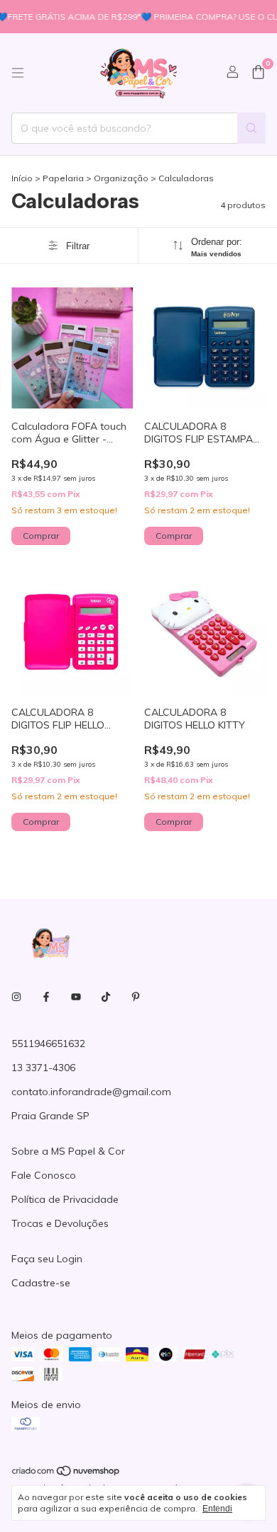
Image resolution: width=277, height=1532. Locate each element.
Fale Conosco (43, 1175)
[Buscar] (251, 128)
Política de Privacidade (65, 1199)
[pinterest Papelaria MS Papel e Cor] (136, 996)
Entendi (217, 1509)
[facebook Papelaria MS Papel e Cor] (46, 996)
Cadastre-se (40, 1282)
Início (22, 178)
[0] (258, 72)
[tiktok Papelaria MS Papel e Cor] (106, 996)
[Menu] (17, 73)
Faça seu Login (46, 1258)
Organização (121, 178)
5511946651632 (48, 1043)
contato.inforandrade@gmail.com (91, 1091)
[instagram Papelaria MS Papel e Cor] (16, 996)
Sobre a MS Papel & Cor (68, 1151)
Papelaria (63, 178)
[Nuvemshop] (66, 1473)
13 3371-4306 (43, 1067)
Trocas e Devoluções (60, 1223)
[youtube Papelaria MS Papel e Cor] (76, 996)
